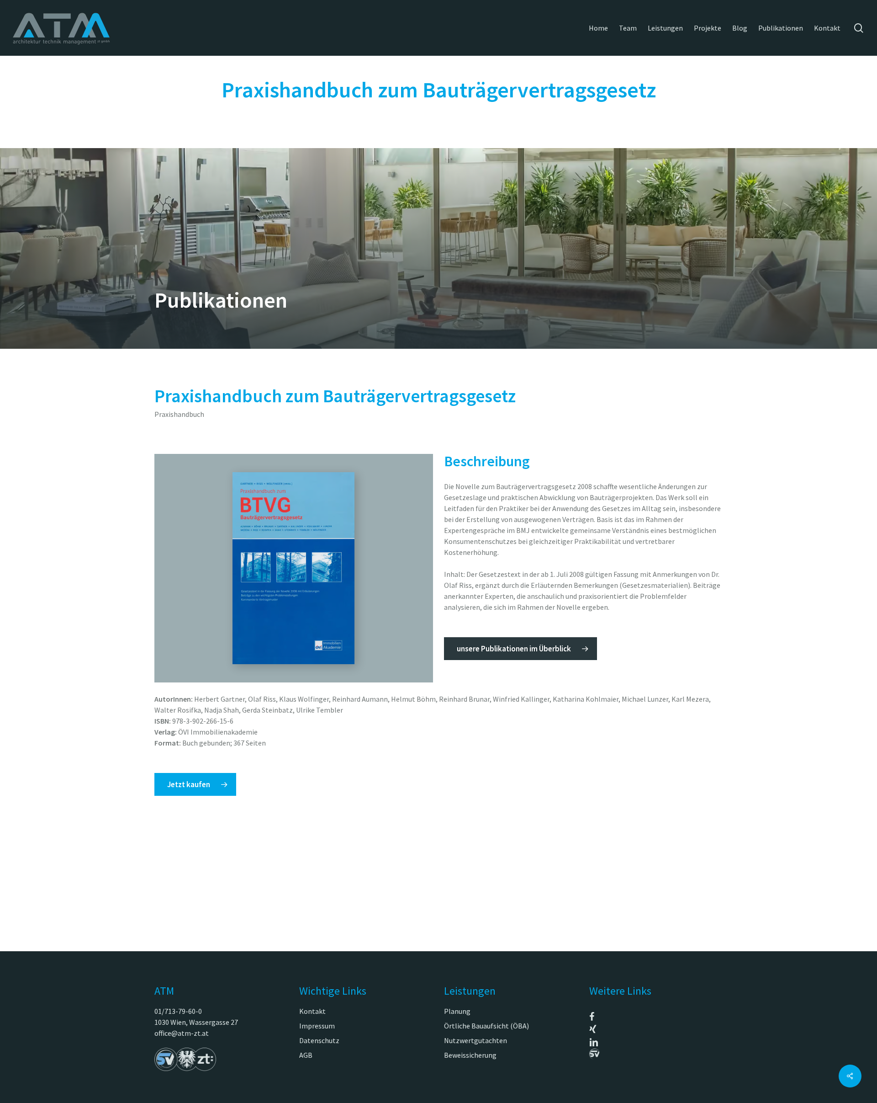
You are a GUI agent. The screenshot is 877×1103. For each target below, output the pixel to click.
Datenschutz (319, 1040)
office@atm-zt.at (181, 1033)
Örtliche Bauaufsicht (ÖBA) (486, 1025)
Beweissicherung (470, 1055)
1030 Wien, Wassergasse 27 (196, 1022)
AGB (305, 1055)
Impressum (317, 1025)
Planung (457, 1011)
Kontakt (312, 1011)
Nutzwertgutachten (475, 1040)
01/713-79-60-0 (178, 1011)
